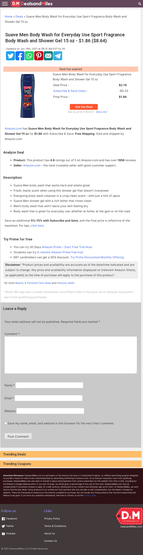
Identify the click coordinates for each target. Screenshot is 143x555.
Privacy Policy (52, 518)
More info (101, 112)
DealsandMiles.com (131, 526)
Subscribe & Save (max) (69, 91)
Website (10, 411)
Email (9, 398)
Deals (19, 16)
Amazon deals (65, 282)
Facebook (11, 518)
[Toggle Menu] (5, 3)
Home (8, 16)
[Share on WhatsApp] (29, 59)
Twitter (9, 526)
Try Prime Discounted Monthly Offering (97, 257)
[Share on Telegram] (57, 59)
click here (37, 225)
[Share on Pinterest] (38, 59)
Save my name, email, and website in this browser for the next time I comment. (61, 423)
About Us (49, 533)
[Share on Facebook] (20, 59)
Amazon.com (13, 128)
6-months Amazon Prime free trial (60, 252)
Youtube (10, 533)
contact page (90, 495)
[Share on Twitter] (10, 59)
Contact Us (50, 541)
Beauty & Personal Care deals (33, 282)
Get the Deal (83, 107)
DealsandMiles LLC (19, 548)
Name (9, 385)
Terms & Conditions (55, 526)
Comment (12, 334)
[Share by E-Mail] (48, 59)
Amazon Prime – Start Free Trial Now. (67, 247)
